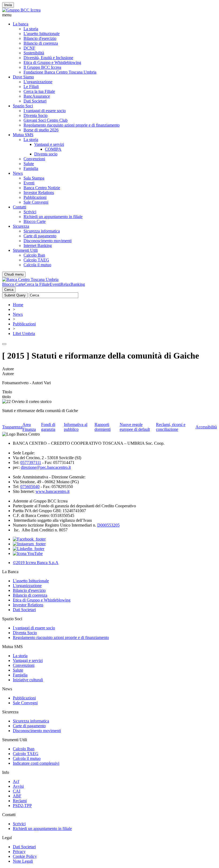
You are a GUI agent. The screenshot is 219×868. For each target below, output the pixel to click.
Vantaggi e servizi (49, 144)
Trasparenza (12, 427)
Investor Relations (39, 192)
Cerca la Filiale (37, 284)
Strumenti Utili (25, 250)
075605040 (30, 486)
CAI (16, 791)
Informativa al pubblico (75, 427)
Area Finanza (29, 427)
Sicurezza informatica (42, 231)
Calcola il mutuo (37, 264)
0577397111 (30, 462)
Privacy (19, 851)
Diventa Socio (36, 115)
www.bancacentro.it (52, 491)
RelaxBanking (73, 284)
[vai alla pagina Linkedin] (28, 548)
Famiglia (31, 168)
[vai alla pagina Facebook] (29, 539)
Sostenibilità (34, 53)
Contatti (19, 207)
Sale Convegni (36, 202)
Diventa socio (45, 154)
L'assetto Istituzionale (42, 33)
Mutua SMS (23, 134)
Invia (8, 5)
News (18, 173)
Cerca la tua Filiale (39, 91)
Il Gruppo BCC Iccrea (42, 67)
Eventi (29, 183)
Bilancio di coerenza (41, 43)
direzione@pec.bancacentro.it (46, 467)
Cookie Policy (25, 856)
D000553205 (108, 525)
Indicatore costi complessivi (36, 763)
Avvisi (18, 786)
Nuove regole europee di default (135, 427)
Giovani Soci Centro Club (46, 120)
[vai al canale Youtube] (28, 553)
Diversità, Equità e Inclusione (48, 57)
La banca (20, 24)
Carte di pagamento (40, 236)
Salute (29, 163)
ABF (17, 796)
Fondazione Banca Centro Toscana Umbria (60, 72)
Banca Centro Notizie (42, 187)
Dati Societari (35, 101)
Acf (16, 781)
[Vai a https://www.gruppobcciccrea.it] (21, 10)
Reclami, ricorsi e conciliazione (170, 427)
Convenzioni (34, 159)
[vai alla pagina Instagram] (29, 544)
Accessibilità (206, 427)
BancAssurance (37, 96)
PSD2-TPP (22, 805)
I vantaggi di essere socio (45, 110)
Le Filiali (31, 86)
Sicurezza (21, 226)
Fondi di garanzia (48, 427)
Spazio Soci (23, 106)
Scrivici (30, 212)
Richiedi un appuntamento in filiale (53, 216)
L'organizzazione (38, 81)
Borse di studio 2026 (41, 130)
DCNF (29, 48)
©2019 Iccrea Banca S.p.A (35, 562)
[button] (109, 15)
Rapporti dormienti (103, 427)
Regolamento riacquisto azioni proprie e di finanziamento (72, 125)
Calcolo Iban (34, 255)
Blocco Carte (35, 221)
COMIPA (53, 149)
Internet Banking (38, 245)
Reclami (20, 800)
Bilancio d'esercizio (40, 38)
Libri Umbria (24, 333)
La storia (31, 28)
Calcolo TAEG (36, 260)
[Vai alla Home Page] (30, 279)
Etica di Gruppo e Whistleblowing (52, 62)
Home (18, 304)
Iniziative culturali (28, 679)
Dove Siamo (23, 77)
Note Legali (23, 861)
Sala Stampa (34, 178)
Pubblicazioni (35, 197)
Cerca (8, 290)
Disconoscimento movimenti (48, 240)
